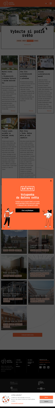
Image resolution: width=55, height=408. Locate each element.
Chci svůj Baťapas (27, 210)
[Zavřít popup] (51, 181)
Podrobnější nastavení (17, 403)
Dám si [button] (46, 397)
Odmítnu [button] (46, 401)
